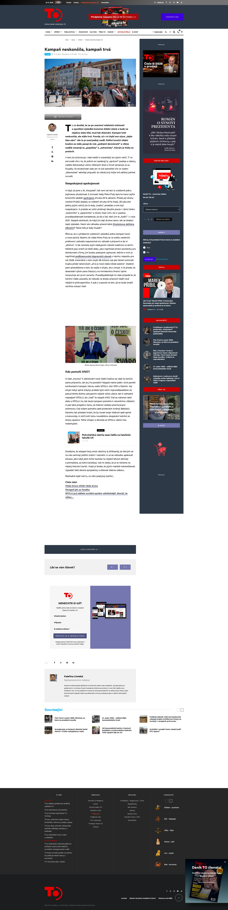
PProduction (91, 905)
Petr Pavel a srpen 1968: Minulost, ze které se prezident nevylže (165, 342)
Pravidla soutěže (165, 898)
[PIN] (52, 156)
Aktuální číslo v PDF (132, 817)
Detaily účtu (132, 814)
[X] (170, 2)
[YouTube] (178, 2)
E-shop (135, 32)
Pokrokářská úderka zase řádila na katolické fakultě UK (106, 436)
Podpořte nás (95, 817)
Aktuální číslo (95, 810)
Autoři (95, 804)
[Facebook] (166, 2)
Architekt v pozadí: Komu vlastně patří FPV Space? (165, 730)
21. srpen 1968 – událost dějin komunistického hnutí (165, 367)
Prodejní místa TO (96, 823)
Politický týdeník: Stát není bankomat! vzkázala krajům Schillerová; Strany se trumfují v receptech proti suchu (165, 719)
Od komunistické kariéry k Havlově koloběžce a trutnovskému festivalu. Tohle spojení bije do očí (117, 730)
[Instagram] (174, 2)
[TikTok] (181, 2)
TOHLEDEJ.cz (60, 2)
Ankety (76, 2)
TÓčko (148, 276)
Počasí (68, 2)
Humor (110, 32)
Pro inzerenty (95, 820)
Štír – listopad (170, 819)
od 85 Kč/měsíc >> (113, 16)
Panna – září (169, 842)
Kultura (93, 32)
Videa (47, 32)
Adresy (132, 810)
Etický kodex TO (95, 807)
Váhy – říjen (169, 830)
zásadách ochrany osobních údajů (72, 644)
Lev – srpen (169, 853)
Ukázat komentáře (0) (89, 549)
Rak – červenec (170, 864)
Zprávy (57, 32)
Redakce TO (151, 309)
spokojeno (88, 197)
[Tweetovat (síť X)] (52, 152)
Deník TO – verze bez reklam (154, 194)
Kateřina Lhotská (52, 134)
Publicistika (69, 32)
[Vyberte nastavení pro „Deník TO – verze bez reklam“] (156, 185)
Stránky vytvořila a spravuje (78, 905)
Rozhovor (83, 32)
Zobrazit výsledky (162, 259)
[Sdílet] (52, 147)
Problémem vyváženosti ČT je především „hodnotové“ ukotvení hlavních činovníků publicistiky (165, 330)
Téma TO (102, 32)
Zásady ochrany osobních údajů (143, 898)
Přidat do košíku (163, 219)
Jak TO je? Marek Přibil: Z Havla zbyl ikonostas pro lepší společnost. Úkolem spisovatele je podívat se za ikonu (159, 303)
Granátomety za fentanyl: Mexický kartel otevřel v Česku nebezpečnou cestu (71, 730)
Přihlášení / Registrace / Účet (132, 800)
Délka (145, 204)
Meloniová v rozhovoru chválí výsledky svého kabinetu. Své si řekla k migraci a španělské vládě (166, 379)
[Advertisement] (100, 307)
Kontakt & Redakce (95, 800)
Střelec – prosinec (171, 807)
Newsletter (105, 2)
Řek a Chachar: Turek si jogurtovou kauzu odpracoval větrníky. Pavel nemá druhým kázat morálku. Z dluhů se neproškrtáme (165, 355)
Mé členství (132, 807)
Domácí (47, 54)
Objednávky (132, 804)
